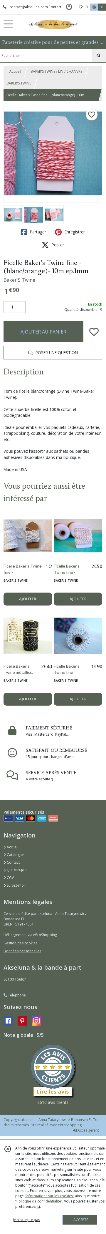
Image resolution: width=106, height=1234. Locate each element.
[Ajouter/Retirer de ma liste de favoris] (94, 332)
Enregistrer (74, 232)
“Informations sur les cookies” (49, 1195)
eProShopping (70, 1124)
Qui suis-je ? (16, 870)
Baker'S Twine (19, 280)
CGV (10, 877)
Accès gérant (88, 1130)
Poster (57, 245)
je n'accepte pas (26, 1219)
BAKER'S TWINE (18, 83)
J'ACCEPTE (80, 1219)
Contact (54, 6)
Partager (37, 232)
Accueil (15, 71)
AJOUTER (27, 598)
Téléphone (16, 995)
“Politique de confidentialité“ (38, 1201)
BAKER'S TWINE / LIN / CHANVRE (56, 71)
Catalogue (15, 854)
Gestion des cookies (20, 943)
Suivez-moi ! (16, 885)
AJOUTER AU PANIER (43, 332)
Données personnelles (22, 950)
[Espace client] (69, 7)
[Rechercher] (99, 55)
